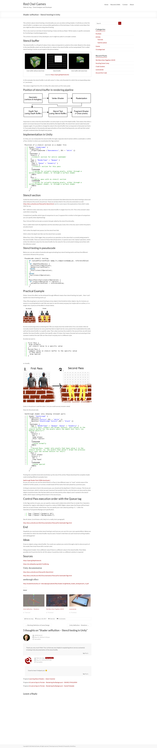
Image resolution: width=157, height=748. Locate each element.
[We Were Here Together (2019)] (57, 600)
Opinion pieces (102, 42)
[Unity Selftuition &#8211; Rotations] (33, 600)
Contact (125, 4)
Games (98, 46)
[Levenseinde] (80, 600)
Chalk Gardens (100, 66)
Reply (86, 653)
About (132, 4)
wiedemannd (38, 635)
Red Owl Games (34, 4)
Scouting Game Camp (102, 63)
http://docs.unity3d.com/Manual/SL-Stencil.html (39, 204)
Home (106, 4)
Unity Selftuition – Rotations (31, 609)
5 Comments (61, 618)
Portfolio (98, 34)
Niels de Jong (29, 618)
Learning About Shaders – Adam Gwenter (42, 679)
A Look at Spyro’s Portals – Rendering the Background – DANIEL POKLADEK (53, 682)
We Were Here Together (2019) (55, 609)
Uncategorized (100, 49)
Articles (98, 37)
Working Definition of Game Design (38, 625)
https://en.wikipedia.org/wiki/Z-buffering (36, 564)
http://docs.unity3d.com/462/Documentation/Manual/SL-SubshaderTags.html (47, 523)
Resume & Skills (115, 4)
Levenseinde (72, 609)
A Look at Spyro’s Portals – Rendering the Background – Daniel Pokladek (51, 686)
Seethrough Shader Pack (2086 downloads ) (36, 480)
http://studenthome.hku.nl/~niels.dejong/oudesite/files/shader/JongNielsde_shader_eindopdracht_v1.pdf (56, 583)
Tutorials (52, 618)
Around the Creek (101, 73)
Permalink (37, 639)
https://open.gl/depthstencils (60, 74)
